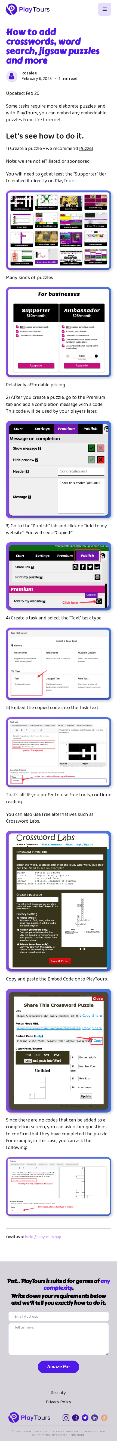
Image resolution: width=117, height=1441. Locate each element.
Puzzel (86, 148)
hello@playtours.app (43, 1237)
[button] (104, 9)
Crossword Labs (22, 821)
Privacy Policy (58, 1402)
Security (58, 1393)
